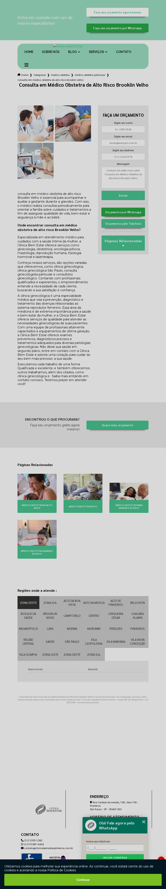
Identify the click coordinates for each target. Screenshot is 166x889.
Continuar (83, 879)
